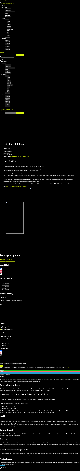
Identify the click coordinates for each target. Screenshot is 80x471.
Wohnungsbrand (5, 298)
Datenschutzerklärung (6, 343)
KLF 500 (8, 24)
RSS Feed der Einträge (6, 336)
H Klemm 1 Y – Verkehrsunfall (6, 259)
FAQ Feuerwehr (8, 16)
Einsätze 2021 (7, 48)
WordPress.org (5, 338)
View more (67, 367)
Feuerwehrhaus (7, 37)
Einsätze (3, 38)
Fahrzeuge (7, 19)
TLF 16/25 (9, 26)
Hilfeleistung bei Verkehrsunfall (8, 281)
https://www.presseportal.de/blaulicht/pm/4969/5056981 (16, 186)
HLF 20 (8, 30)
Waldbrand (4, 297)
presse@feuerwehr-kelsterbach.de (7, 329)
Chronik (6, 13)
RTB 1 (8, 35)
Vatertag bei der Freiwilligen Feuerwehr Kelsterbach (12, 300)
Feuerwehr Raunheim (26, 156)
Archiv (1, 308)
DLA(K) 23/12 (10, 29)
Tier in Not (4, 288)
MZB (8, 33)
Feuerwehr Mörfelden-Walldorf (15, 156)
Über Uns (4, 7)
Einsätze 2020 (7, 49)
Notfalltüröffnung (5, 285)
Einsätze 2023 (7, 44)
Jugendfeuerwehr (8, 10)
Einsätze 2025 (7, 41)
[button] (2, 52)
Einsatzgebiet (7, 15)
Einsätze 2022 (7, 46)
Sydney (25, 363)
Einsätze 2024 (7, 43)
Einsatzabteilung (8, 8)
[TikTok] (40, 274)
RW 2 (8, 32)
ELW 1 (8, 21)
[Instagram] (40, 271)
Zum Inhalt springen (3, 0)
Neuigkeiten (4, 5)
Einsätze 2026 (7, 40)
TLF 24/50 (9, 27)
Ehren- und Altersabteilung (10, 11)
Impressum (4, 345)
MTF (8, 22)
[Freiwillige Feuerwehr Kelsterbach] (7, 3)
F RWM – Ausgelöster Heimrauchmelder (7, 261)
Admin (3, 334)
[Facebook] (40, 269)
